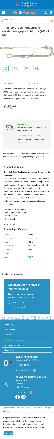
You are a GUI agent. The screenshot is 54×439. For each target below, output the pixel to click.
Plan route (21, 392)
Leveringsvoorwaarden (14, 345)
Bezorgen (47, 408)
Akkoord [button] (9, 433)
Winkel (11, 153)
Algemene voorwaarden (14, 340)
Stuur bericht (22, 370)
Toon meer (34, 98)
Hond (18, 153)
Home (5, 153)
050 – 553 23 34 (18, 302)
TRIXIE (30, 257)
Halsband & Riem (28, 153)
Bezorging (9, 325)
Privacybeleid (26, 408)
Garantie (8, 335)
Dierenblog (9, 350)
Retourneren (10, 330)
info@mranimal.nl (18, 307)
